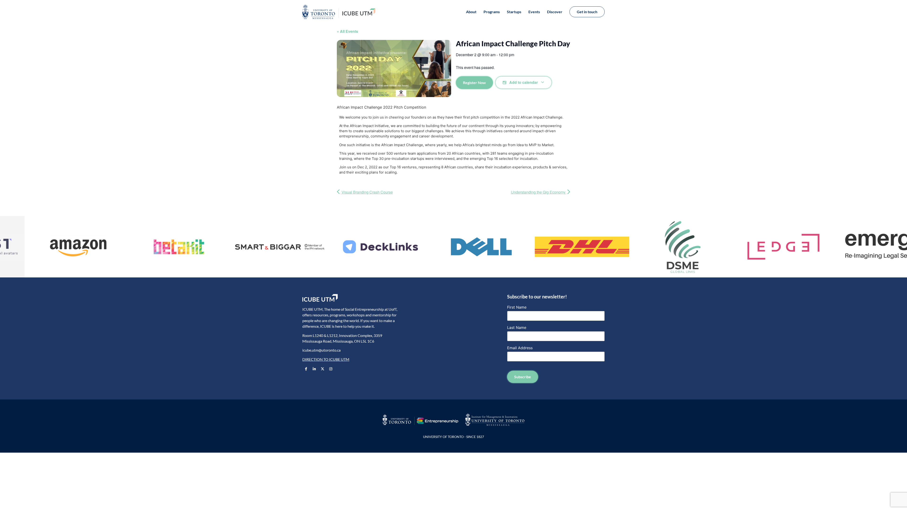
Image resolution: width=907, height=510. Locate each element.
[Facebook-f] (305, 369)
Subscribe (522, 376)
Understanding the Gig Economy (538, 192)
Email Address (520, 348)
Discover (554, 11)
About (471, 11)
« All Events (347, 31)
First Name (516, 307)
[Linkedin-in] (314, 369)
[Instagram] (330, 369)
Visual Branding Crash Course (367, 192)
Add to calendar (523, 82)
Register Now (474, 82)
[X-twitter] (322, 369)
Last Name (516, 327)
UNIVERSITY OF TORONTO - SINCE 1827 (453, 437)
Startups (514, 11)
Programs (491, 11)
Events (534, 11)
